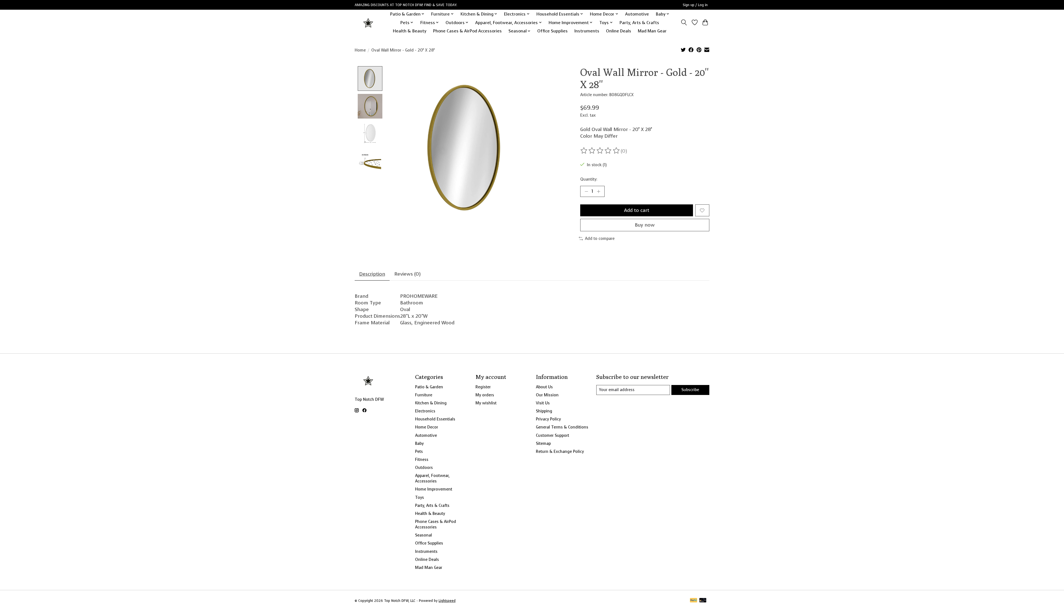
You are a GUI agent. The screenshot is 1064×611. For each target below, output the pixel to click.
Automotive (637, 14)
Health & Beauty (409, 31)
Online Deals (618, 31)
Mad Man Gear (652, 31)
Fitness (421, 459)
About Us (544, 387)
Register (483, 387)
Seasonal (423, 535)
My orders (484, 395)
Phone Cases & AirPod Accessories (467, 31)
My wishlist (486, 403)
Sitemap (543, 443)
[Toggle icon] (684, 22)
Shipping (544, 411)
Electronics (425, 411)
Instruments (586, 31)
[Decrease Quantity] (586, 191)
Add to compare (600, 238)
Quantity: (588, 179)
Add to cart (636, 210)
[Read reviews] (600, 150)
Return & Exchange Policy (560, 451)
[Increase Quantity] (598, 191)
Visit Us (543, 403)
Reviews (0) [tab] (407, 274)
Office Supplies (552, 31)
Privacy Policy (548, 419)
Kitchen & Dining (431, 403)
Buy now (645, 225)
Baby (419, 443)
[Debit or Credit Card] (703, 601)
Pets (419, 451)
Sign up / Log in (695, 5)
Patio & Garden (429, 387)
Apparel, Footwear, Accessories (432, 478)
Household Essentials (435, 419)
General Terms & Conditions (562, 427)
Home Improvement (433, 489)
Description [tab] (372, 274)
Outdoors (424, 467)
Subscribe (690, 389)
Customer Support (552, 435)
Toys (419, 497)
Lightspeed (447, 601)
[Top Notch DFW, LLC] (368, 22)
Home (360, 50)
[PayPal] (693, 601)
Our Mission (547, 395)
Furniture (423, 395)
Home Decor (426, 427)
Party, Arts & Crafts (639, 22)
